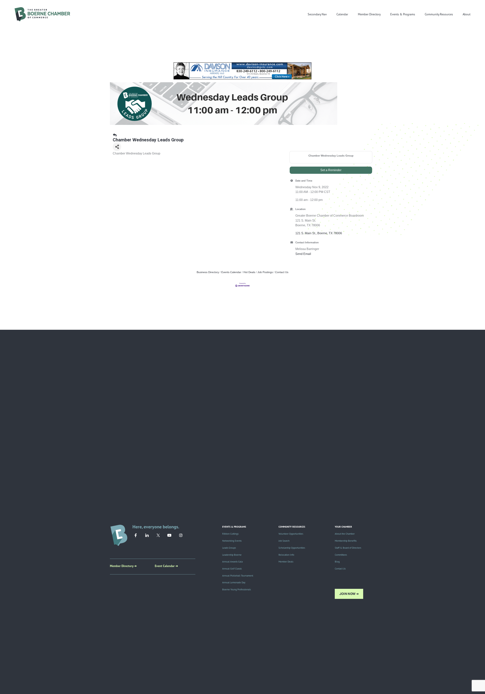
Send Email (303, 253)
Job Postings (265, 272)
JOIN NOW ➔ (349, 594)
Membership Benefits (346, 540)
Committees (341, 554)
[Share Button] (117, 147)
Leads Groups (229, 547)
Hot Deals (249, 272)
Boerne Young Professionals (236, 589)
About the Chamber (345, 533)
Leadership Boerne (232, 554)
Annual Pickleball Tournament (237, 575)
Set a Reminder (330, 170)
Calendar (342, 14)
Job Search (283, 540)
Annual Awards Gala (232, 561)
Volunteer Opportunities (290, 533)
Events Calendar (231, 272)
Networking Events (232, 540)
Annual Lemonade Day (233, 582)
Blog (337, 561)
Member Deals (285, 561)
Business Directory (208, 272)
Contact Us (281, 272)
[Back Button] (115, 135)
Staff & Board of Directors (348, 547)
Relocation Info (286, 554)
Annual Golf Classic (232, 568)
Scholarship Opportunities (291, 547)
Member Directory (369, 14)
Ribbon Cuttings (230, 533)
